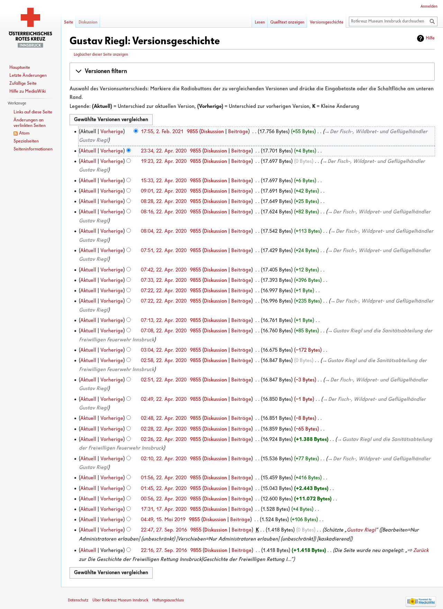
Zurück (420, 550)
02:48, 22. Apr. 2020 (164, 418)
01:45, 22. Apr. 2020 (164, 488)
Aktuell (88, 151)
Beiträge (238, 132)
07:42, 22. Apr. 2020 (164, 270)
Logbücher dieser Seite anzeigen (101, 55)
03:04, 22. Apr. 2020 (164, 350)
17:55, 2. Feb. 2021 (162, 132)
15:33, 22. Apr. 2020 (164, 181)
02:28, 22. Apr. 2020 (164, 429)
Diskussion (212, 132)
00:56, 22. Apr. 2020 (164, 499)
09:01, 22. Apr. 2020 (164, 191)
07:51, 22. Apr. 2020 (164, 250)
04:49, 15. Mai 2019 (163, 520)
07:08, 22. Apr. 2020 (164, 331)
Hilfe (430, 38)
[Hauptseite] (30, 27)
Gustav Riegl (361, 530)
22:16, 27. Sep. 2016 (164, 550)
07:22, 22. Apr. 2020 (164, 291)
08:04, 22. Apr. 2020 (164, 231)
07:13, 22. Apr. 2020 (164, 320)
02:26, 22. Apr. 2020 (164, 439)
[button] (252, 71)
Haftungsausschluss (168, 600)
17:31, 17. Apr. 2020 (164, 509)
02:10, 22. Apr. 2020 (164, 459)
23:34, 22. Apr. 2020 (164, 151)
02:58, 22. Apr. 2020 (164, 360)
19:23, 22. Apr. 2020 (164, 161)
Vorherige (111, 132)
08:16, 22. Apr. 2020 (164, 212)
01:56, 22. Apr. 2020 (164, 478)
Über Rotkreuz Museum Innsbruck (120, 600)
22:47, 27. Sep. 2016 (164, 530)
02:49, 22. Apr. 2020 (164, 399)
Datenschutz (78, 600)
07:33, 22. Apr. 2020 (164, 280)
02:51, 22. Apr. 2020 (164, 380)
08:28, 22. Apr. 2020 (164, 201)
